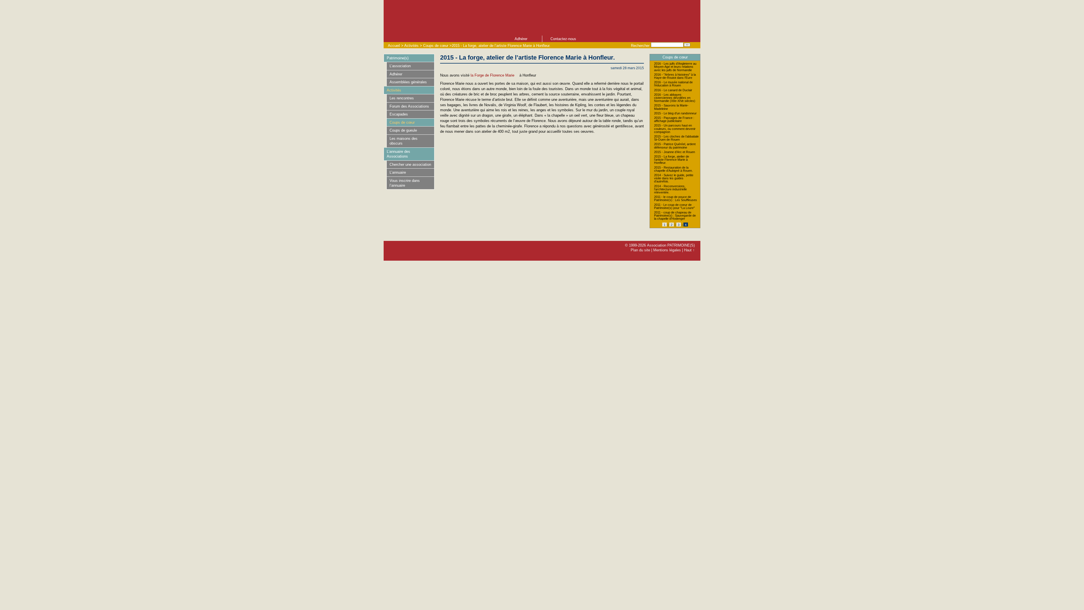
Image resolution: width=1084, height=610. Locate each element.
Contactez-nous (563, 39)
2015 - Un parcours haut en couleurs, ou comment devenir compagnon (675, 128)
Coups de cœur (435, 45)
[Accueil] (502, 17)
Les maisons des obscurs (404, 140)
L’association (400, 66)
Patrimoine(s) (397, 58)
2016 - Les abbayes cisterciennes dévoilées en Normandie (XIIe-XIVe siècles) (674, 98)
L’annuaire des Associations (398, 153)
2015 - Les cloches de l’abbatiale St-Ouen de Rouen (676, 138)
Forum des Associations (409, 106)
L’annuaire (398, 172)
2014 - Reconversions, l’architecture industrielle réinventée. (670, 189)
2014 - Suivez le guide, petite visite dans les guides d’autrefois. (673, 178)
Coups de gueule (403, 130)
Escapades (399, 114)
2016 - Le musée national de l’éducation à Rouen (673, 84)
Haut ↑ (689, 250)
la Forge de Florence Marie (492, 75)
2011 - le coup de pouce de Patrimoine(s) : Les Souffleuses (675, 198)
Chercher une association (410, 164)
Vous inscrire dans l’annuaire (405, 183)
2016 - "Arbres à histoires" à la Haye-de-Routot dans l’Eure (675, 76)
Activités (411, 45)
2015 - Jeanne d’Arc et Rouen (674, 152)
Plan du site (640, 250)
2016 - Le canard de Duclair (673, 90)
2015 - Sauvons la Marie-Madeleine (671, 107)
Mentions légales (667, 250)
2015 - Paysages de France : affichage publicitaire (674, 119)
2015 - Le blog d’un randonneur (675, 113)
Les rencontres (402, 98)
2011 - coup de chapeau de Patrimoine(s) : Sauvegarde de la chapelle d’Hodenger (675, 215)
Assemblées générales (408, 82)
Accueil (394, 45)
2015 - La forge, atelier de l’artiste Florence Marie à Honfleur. (501, 45)
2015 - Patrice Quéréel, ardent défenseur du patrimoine (675, 146)
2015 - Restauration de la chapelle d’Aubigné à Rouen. (673, 169)
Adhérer (521, 39)
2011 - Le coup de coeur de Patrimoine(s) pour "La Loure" (674, 206)
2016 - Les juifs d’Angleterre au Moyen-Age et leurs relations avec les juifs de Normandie (675, 66)
